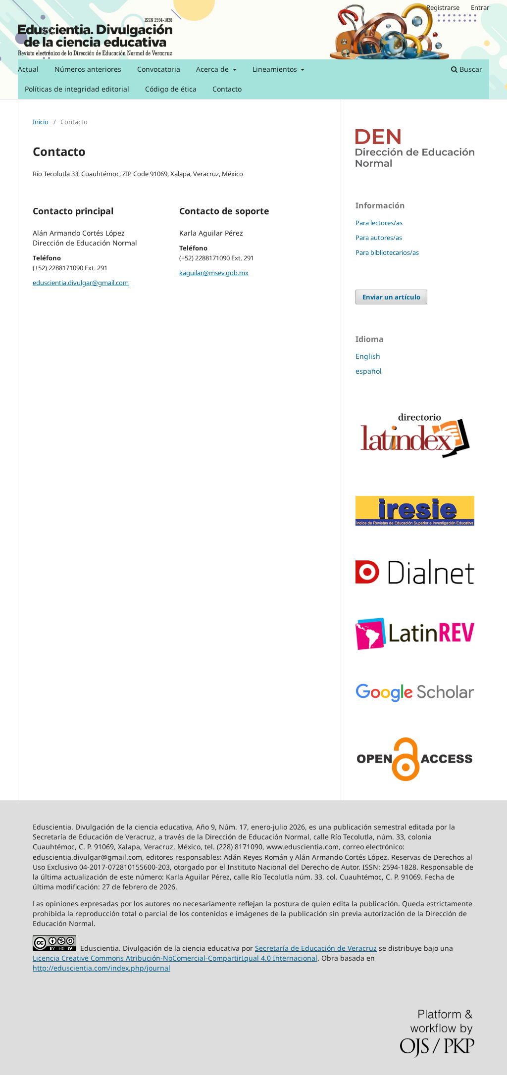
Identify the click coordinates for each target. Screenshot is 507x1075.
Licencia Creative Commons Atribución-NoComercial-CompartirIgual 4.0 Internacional (175, 958)
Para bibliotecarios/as (387, 252)
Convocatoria (158, 69)
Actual (28, 69)
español (368, 371)
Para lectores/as (379, 222)
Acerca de (213, 69)
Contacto (227, 89)
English (367, 356)
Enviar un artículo (391, 297)
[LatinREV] (414, 647)
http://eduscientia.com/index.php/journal (101, 968)
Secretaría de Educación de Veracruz (316, 948)
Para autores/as (378, 237)
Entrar (480, 7)
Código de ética (171, 89)
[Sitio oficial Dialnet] (414, 581)
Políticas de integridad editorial (77, 89)
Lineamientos (276, 69)
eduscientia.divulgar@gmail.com (81, 282)
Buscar (469, 69)
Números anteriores (87, 69)
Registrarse (442, 7)
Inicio (41, 121)
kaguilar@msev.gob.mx (214, 272)
